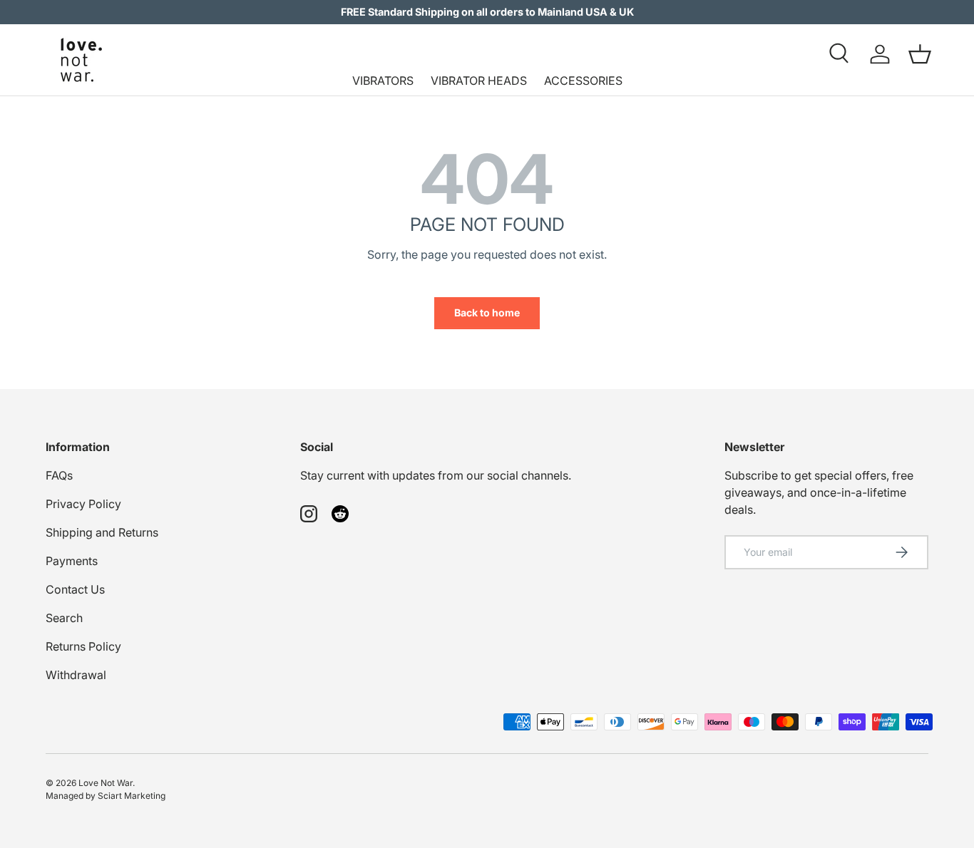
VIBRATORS (383, 80)
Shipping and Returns (102, 532)
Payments (72, 561)
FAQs (59, 475)
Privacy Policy (83, 504)
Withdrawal (76, 675)
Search (64, 618)
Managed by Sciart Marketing (105, 795)
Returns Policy (83, 646)
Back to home (487, 312)
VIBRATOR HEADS (479, 80)
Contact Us (75, 589)
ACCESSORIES (583, 80)
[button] (919, 54)
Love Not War (105, 782)
